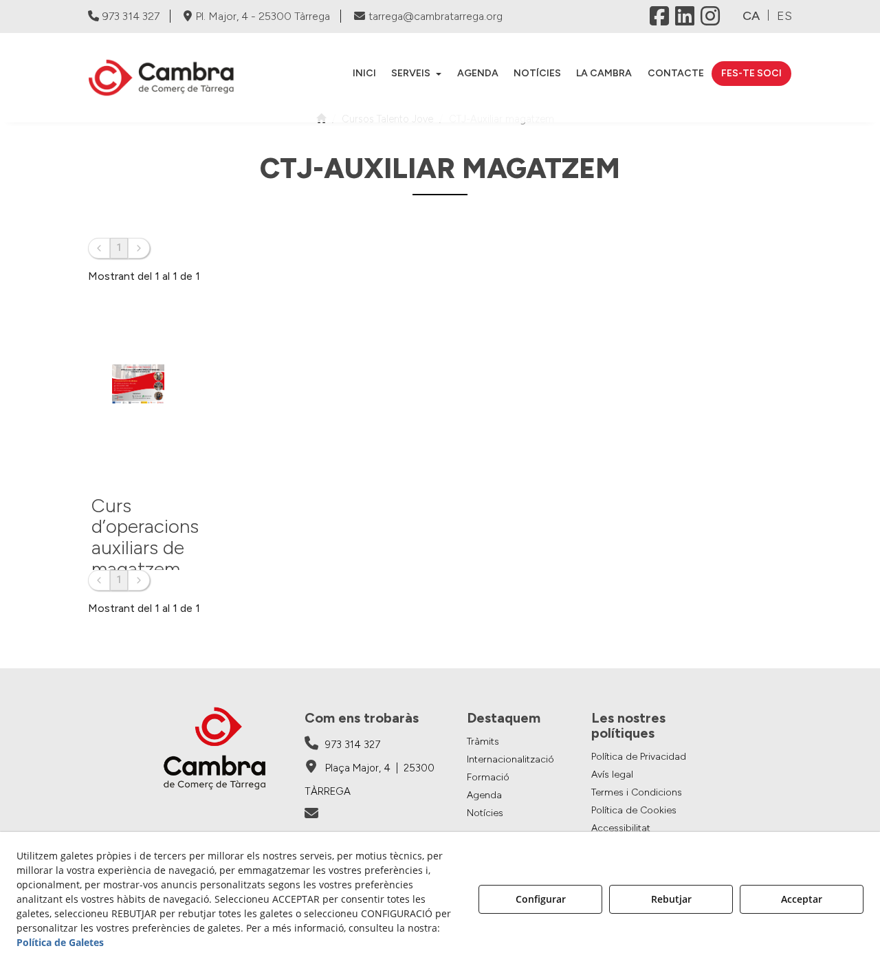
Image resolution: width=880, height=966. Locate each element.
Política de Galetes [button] (60, 942)
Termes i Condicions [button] (636, 792)
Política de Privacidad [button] (638, 756)
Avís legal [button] (612, 774)
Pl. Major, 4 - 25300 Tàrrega (262, 16)
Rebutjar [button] (671, 898)
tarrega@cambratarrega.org (435, 16)
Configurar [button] (541, 898)
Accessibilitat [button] (620, 828)
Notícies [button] (485, 813)
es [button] (784, 15)
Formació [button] (488, 777)
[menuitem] (364, 74)
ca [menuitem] (751, 15)
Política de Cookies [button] (633, 810)
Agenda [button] (484, 795)
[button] (168, 78)
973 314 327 (131, 16)
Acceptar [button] (801, 898)
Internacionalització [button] (510, 759)
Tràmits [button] (483, 741)
